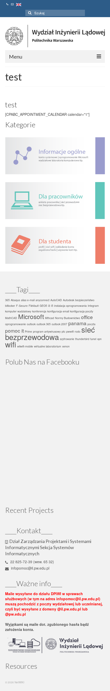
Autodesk (68, 300)
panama (77, 323)
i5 (52, 306)
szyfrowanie (67, 339)
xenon (66, 346)
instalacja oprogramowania (70, 306)
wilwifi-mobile (25, 346)
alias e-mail (28, 300)
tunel (93, 339)
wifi (10, 344)
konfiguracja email (58, 311)
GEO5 (43, 306)
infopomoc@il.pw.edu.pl (29, 568)
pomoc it (14, 330)
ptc (63, 331)
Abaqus (15, 300)
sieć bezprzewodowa (50, 333)
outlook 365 (44, 324)
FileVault (34, 306)
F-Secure (22, 306)
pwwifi (70, 331)
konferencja (39, 311)
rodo (77, 331)
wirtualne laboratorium (47, 346)
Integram (93, 306)
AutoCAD (56, 300)
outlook (31, 324)
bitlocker (10, 306)
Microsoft (31, 316)
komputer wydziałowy (18, 311)
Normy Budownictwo (67, 318)
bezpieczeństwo (84, 300)
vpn (99, 339)
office (87, 316)
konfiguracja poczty (81, 311)
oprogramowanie (15, 324)
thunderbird (82, 339)
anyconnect (42, 300)
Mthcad (49, 318)
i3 (49, 306)
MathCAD (11, 318)
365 (7, 300)
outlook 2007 (59, 324)
